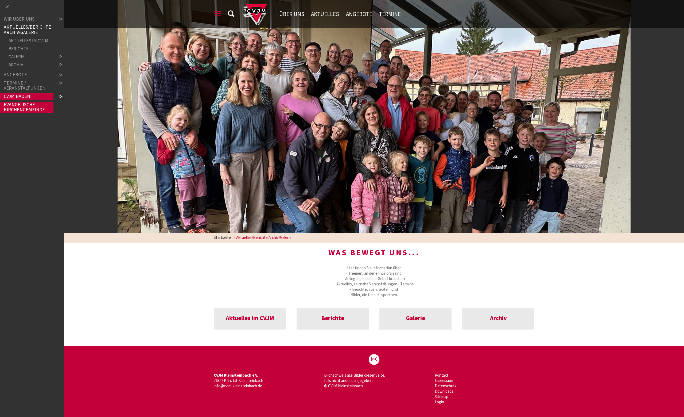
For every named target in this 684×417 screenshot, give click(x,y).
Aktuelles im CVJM (28, 41)
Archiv (16, 65)
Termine (390, 14)
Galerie (17, 57)
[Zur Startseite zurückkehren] (255, 6)
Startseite (222, 237)
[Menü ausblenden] (7, 7)
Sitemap (441, 397)
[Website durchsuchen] (231, 14)
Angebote (359, 14)
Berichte (19, 49)
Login (439, 402)
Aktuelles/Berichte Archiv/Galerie (27, 30)
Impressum (444, 381)
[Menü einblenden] (218, 14)
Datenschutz (446, 386)
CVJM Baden (17, 96)
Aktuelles (325, 14)
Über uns (291, 14)
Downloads (444, 391)
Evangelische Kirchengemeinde (24, 107)
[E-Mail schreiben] (374, 359)
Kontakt (441, 375)
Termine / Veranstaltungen (24, 85)
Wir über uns (19, 19)
